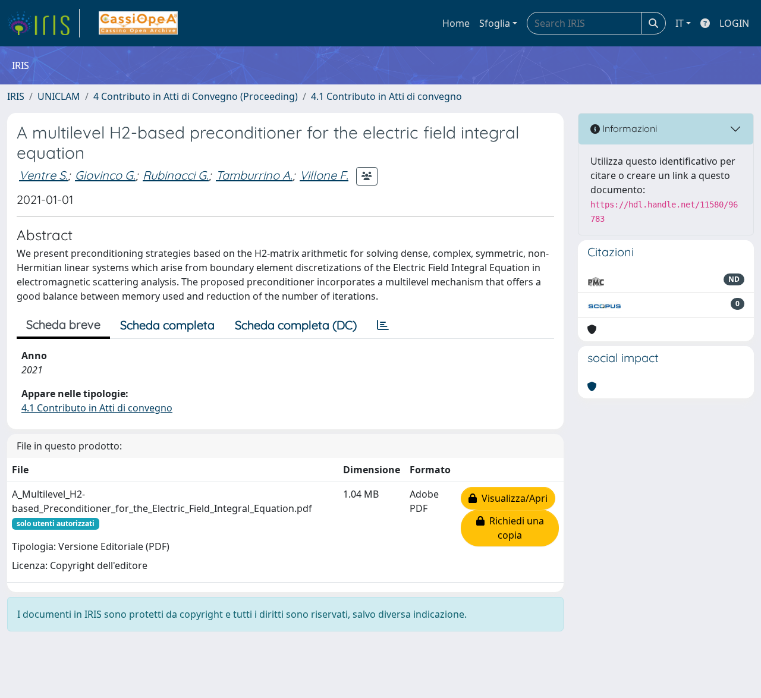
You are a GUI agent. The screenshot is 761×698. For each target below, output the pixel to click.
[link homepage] (43, 23)
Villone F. (324, 175)
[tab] (383, 325)
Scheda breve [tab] (63, 324)
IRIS (15, 96)
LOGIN (734, 23)
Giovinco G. (105, 175)
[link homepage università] (138, 23)
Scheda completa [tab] (167, 324)
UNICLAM (58, 96)
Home (456, 23)
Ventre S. (43, 175)
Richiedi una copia (514, 528)
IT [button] (679, 23)
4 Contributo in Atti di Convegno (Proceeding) (195, 96)
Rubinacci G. (176, 175)
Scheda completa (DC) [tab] (296, 324)
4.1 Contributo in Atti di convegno (386, 96)
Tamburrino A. (254, 175)
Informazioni (628, 128)
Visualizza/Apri (512, 498)
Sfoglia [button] (494, 23)
